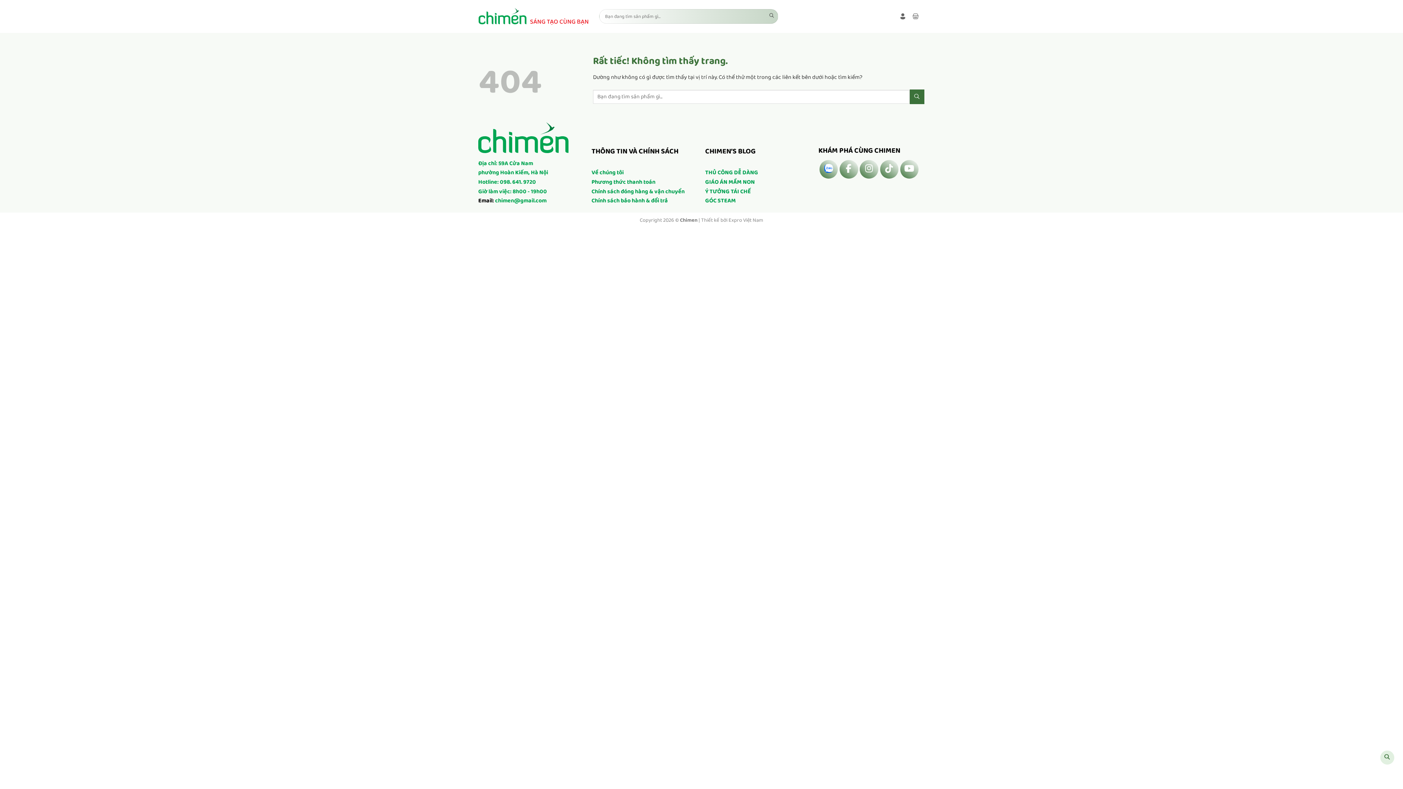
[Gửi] (771, 16)
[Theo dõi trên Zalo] (829, 169)
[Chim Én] (533, 16)
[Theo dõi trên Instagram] (869, 169)
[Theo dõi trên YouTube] (909, 169)
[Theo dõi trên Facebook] (849, 169)
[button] (902, 16)
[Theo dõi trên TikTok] (889, 169)
